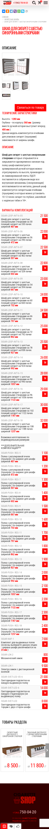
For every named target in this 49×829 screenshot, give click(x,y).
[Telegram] (11, 11)
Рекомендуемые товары (17, 826)
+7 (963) (20, 2)
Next (47, 750)
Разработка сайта (19, 821)
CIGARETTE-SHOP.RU (29, 818)
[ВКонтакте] (3, 11)
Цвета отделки (10, 826)
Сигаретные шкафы (11, 19)
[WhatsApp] (19, 11)
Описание (4, 826)
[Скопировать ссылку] (26, 11)
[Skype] (22, 11)
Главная (5, 17)
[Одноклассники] (7, 11)
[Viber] (15, 11)
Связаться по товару (30, 107)
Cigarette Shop (7, 2)
